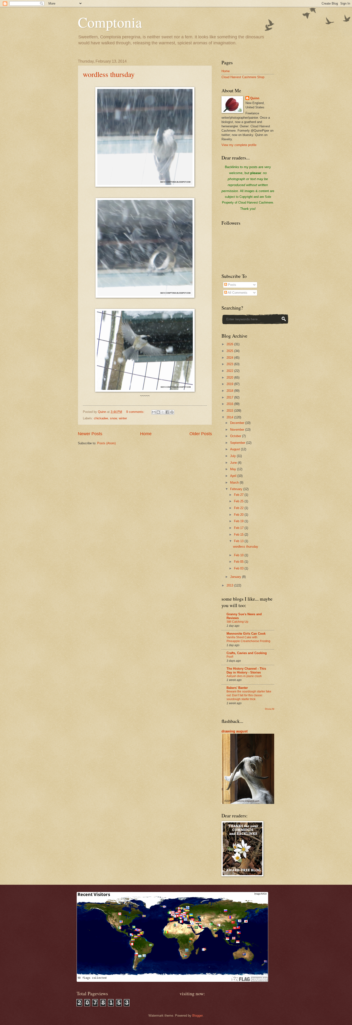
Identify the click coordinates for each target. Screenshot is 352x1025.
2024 (230, 357)
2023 (230, 364)
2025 (230, 351)
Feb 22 (239, 508)
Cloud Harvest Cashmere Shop (242, 77)
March (235, 482)
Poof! (230, 656)
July (233, 456)
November (237, 429)
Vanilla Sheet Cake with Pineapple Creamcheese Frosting (248, 639)
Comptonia (110, 22)
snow (113, 418)
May (233, 469)
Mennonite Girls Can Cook (246, 633)
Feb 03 (239, 568)
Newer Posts (90, 433)
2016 (230, 404)
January (236, 577)
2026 (230, 344)
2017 (230, 397)
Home (146, 433)
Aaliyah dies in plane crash (244, 676)
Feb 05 (239, 561)
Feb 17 (239, 528)
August (235, 449)
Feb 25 (239, 501)
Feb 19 (239, 521)
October (236, 436)
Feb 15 (239, 534)
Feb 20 (239, 514)
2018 (230, 390)
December (237, 423)
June (234, 462)
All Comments (237, 292)
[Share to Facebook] (167, 412)
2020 (230, 377)
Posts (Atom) (106, 443)
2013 (230, 585)
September (238, 443)
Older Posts (200, 433)
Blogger (197, 1015)
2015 (230, 410)
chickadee (101, 418)
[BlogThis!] (158, 412)
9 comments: (135, 412)
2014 (230, 417)
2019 (230, 384)
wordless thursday (109, 74)
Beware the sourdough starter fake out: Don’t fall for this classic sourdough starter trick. (249, 695)
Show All (269, 709)
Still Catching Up (237, 621)
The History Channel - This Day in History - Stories (246, 670)
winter (123, 418)
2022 (230, 371)
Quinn (254, 98)
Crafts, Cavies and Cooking (247, 653)
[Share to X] (162, 412)
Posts (231, 285)
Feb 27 (239, 495)
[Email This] (153, 412)
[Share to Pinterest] (172, 412)
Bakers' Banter (237, 688)
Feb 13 (239, 541)
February (236, 489)
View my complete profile (238, 145)
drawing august (234, 731)
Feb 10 (239, 555)
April (233, 476)
